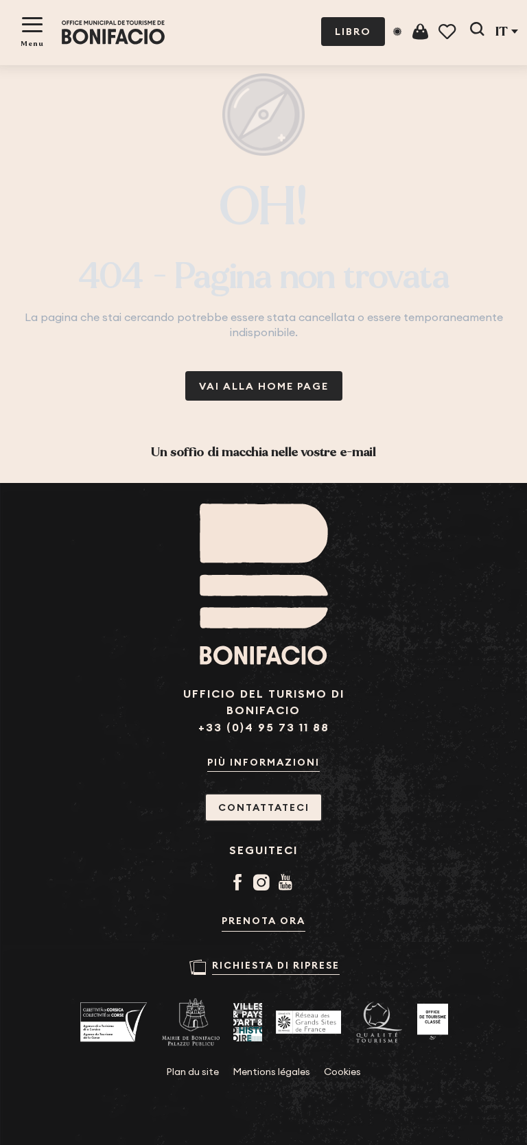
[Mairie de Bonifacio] (191, 1022)
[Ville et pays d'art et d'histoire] (247, 1022)
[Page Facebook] (240, 884)
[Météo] (397, 31)
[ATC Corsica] (114, 1022)
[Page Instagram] (264, 884)
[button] (477, 31)
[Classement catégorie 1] (432, 1022)
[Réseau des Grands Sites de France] (308, 1022)
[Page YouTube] (288, 884)
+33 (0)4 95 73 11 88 (263, 727)
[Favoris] (448, 32)
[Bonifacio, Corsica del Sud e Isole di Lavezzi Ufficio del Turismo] (113, 33)
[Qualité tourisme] (379, 1022)
